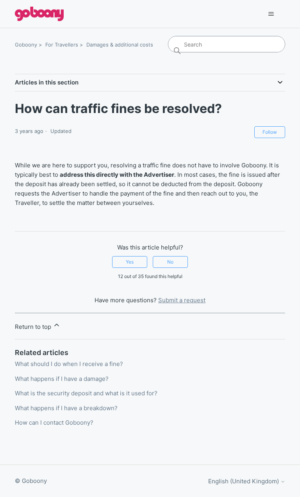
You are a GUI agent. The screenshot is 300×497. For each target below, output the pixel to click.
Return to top (34, 326)
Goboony (26, 44)
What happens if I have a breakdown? (66, 408)
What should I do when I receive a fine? (69, 364)
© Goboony (31, 480)
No (170, 262)
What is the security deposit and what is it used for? (86, 393)
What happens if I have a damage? (62, 378)
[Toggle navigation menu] (271, 14)
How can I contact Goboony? (54, 422)
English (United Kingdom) (244, 481)
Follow (269, 132)
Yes (130, 262)
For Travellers (61, 44)
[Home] (39, 14)
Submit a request (181, 300)
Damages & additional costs (119, 44)
